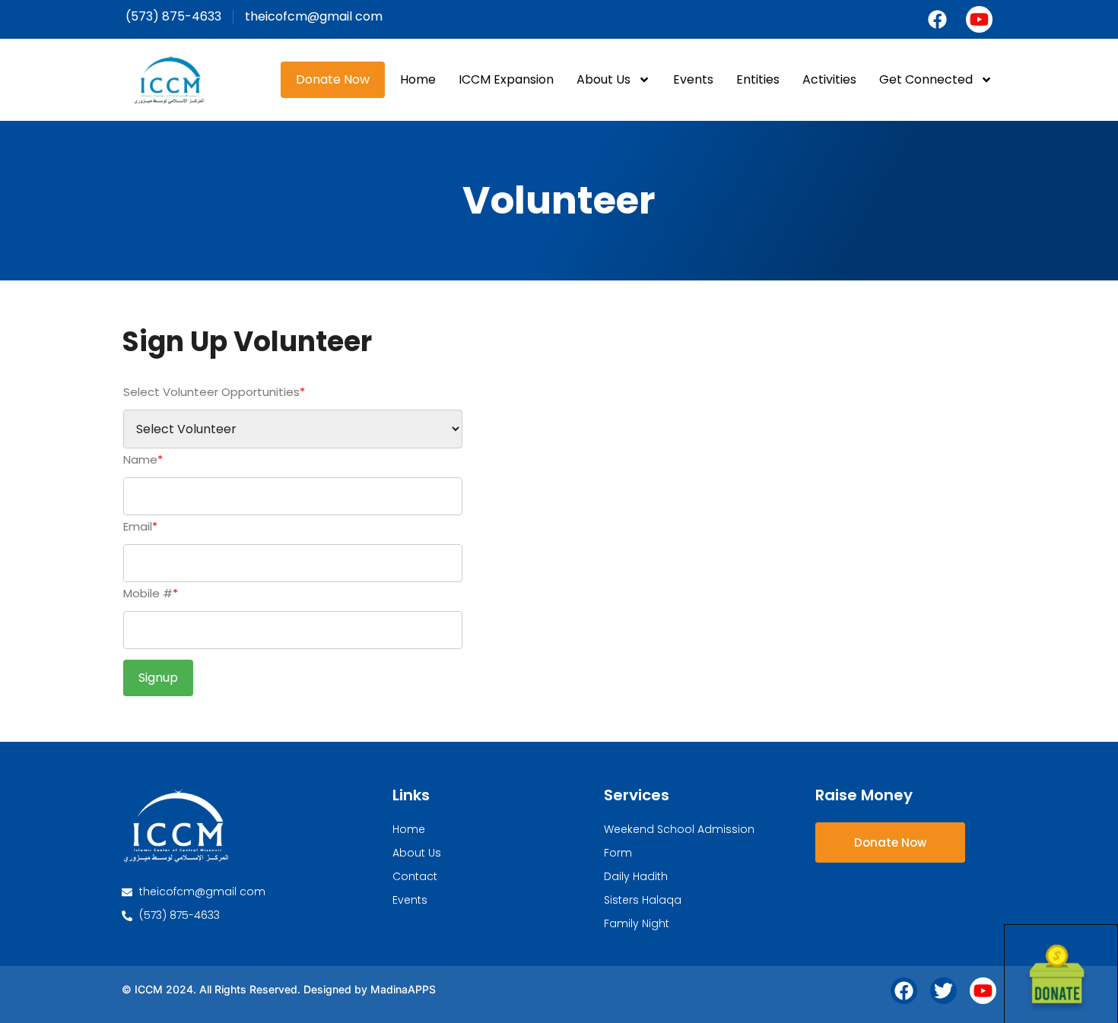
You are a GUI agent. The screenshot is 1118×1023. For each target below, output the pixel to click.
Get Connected (926, 79)
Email (140, 526)
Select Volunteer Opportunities (214, 391)
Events (693, 79)
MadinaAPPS (403, 989)
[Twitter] (943, 990)
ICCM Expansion (506, 79)
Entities (758, 79)
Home (418, 79)
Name (143, 459)
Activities (829, 79)
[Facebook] (937, 19)
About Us (603, 79)
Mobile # (150, 593)
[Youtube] (979, 19)
